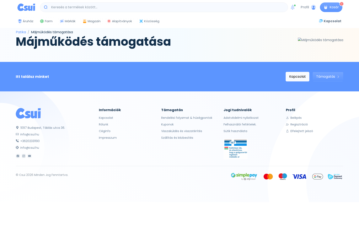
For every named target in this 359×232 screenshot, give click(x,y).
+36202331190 (30, 141)
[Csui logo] (26, 7)
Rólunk (103, 124)
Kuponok (167, 124)
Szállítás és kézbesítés (177, 138)
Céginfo (105, 131)
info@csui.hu (29, 134)
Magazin (94, 21)
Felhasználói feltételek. (240, 124)
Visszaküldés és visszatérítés (181, 131)
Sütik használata (235, 131)
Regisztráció (299, 124)
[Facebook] (18, 156)
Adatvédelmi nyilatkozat (241, 118)
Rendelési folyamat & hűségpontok (186, 118)
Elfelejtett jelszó (301, 131)
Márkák (70, 21)
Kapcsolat (297, 76)
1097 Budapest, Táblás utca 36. (42, 128)
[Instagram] (24, 156)
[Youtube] (29, 156)
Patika (21, 32)
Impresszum (108, 138)
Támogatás (326, 76)
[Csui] (28, 113)
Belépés (296, 118)
